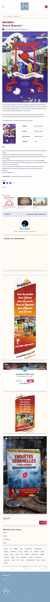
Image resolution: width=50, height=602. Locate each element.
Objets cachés (38, 557)
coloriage (6, 551)
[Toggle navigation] (3, 7)
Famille (5, 536)
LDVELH (12, 557)
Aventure (6, 548)
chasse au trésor (28, 548)
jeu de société (34, 554)
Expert (5, 543)
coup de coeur (13, 551)
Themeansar (35, 600)
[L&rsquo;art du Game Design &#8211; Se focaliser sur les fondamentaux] (9, 201)
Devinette (26, 551)
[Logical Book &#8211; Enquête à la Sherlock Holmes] (25, 201)
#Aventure (25, 29)
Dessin (20, 551)
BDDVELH (16, 548)
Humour (17, 554)
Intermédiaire (6, 539)
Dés (31, 551)
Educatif (36, 551)
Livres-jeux (10, 22)
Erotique (6, 554)
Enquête (42, 551)
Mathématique (24, 557)
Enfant (4, 22)
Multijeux (31, 557)
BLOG (21, 548)
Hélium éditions (39, 126)
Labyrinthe (6, 557)
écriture (6, 562)
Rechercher (7, 518)
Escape (11, 554)
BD (11, 548)
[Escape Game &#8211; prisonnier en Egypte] (40, 201)
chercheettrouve (38, 548)
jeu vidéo (42, 554)
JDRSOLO (27, 554)
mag (17, 557)
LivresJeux (8, 29)
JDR (22, 554)
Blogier (29, 600)
